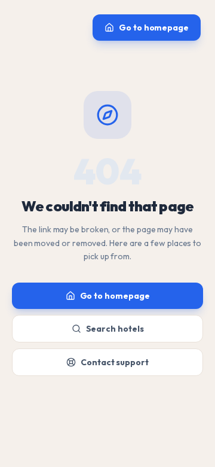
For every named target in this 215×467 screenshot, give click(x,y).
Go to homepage (154, 27)
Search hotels (115, 328)
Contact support (115, 362)
